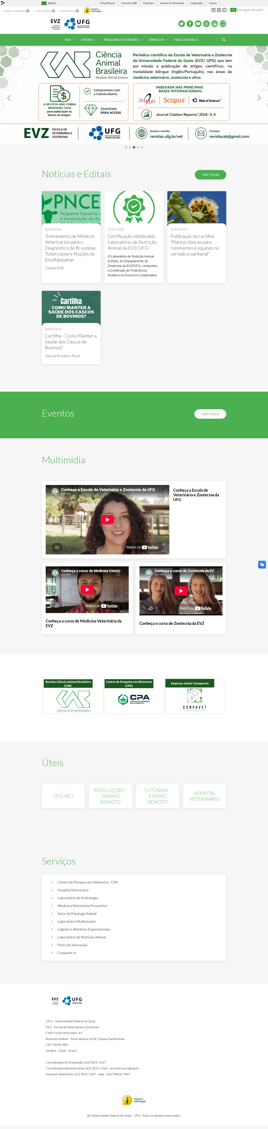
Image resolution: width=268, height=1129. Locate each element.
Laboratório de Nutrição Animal (81, 937)
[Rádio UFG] (214, 23)
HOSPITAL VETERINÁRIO (205, 796)
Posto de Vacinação (72, 945)
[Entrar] (3, 3)
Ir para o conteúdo (14, 10)
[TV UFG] (223, 23)
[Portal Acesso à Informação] (134, 1104)
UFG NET (63, 796)
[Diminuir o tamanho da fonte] (219, 10)
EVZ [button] (68, 39)
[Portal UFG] (72, 1004)
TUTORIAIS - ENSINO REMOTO (157, 796)
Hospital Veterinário (72, 890)
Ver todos (210, 414)
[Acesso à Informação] (92, 10)
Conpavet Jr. (67, 953)
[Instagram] (206, 23)
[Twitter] (181, 23)
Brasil (52, 3)
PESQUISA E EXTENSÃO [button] (121, 39)
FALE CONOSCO (186, 39)
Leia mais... (71, 237)
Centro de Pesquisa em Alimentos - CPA (87, 882)
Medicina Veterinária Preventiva (82, 905)
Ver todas (210, 174)
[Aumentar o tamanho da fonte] (213, 10)
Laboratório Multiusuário (76, 921)
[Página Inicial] (51, 29)
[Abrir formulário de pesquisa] (224, 39)
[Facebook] (190, 23)
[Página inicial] (52, 1004)
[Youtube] (198, 23)
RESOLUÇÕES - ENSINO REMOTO (110, 796)
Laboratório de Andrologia (77, 898)
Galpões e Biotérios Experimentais (83, 929)
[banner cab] (134, 95)
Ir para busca (68, 10)
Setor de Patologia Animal (77, 913)
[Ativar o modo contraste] (224, 10)
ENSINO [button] (87, 39)
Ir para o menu (43, 10)
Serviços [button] (156, 39)
